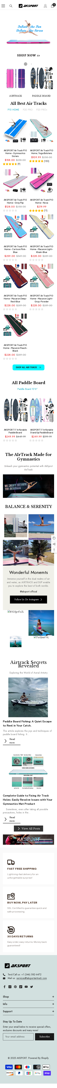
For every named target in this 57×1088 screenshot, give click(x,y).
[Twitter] (31, 986)
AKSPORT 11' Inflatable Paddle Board (15, 431)
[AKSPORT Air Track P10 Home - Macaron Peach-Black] (15, 327)
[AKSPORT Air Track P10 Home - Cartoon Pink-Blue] (15, 228)
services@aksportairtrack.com (32, 978)
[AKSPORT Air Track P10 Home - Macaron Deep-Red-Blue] (15, 277)
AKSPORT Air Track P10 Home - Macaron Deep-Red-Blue (15, 298)
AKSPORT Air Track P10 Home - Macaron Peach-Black (15, 348)
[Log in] (45, 5)
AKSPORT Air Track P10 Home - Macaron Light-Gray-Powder (41, 298)
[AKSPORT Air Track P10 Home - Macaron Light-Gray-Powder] (41, 277)
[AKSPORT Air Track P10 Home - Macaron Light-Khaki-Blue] (41, 228)
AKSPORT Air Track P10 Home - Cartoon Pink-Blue (15, 249)
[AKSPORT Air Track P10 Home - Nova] (41, 181)
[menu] (3, 6)
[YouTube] (26, 986)
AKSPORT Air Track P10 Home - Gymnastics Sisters (15, 153)
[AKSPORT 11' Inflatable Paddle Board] (15, 411)
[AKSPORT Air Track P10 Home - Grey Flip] (15, 181)
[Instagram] (10, 986)
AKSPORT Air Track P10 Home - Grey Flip (15, 201)
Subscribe (44, 1036)
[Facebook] (4, 986)
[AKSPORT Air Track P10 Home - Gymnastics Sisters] (15, 132)
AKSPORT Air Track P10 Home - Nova (41, 201)
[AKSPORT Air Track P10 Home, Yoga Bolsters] (41, 132)
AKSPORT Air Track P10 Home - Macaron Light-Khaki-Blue (41, 249)
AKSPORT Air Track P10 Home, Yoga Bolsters (41, 152)
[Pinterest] (15, 986)
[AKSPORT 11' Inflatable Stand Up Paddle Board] (41, 411)
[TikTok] (20, 986)
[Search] (11, 6)
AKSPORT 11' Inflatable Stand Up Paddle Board (41, 431)
